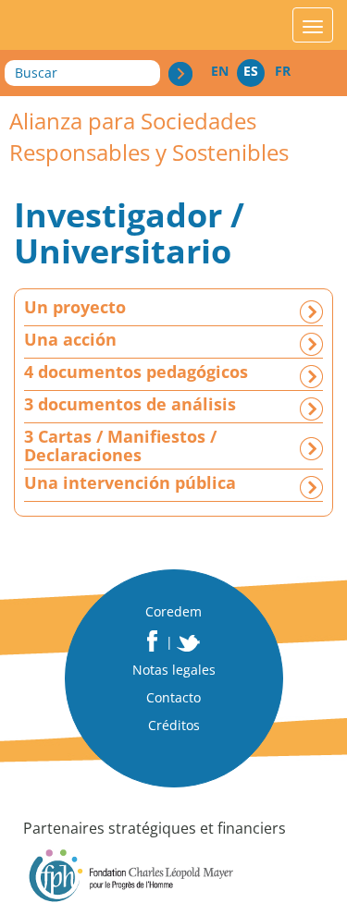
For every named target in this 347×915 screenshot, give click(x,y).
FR (283, 70)
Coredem (173, 611)
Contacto (173, 697)
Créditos (174, 725)
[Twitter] (189, 643)
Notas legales (174, 669)
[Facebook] (152, 641)
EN (220, 70)
